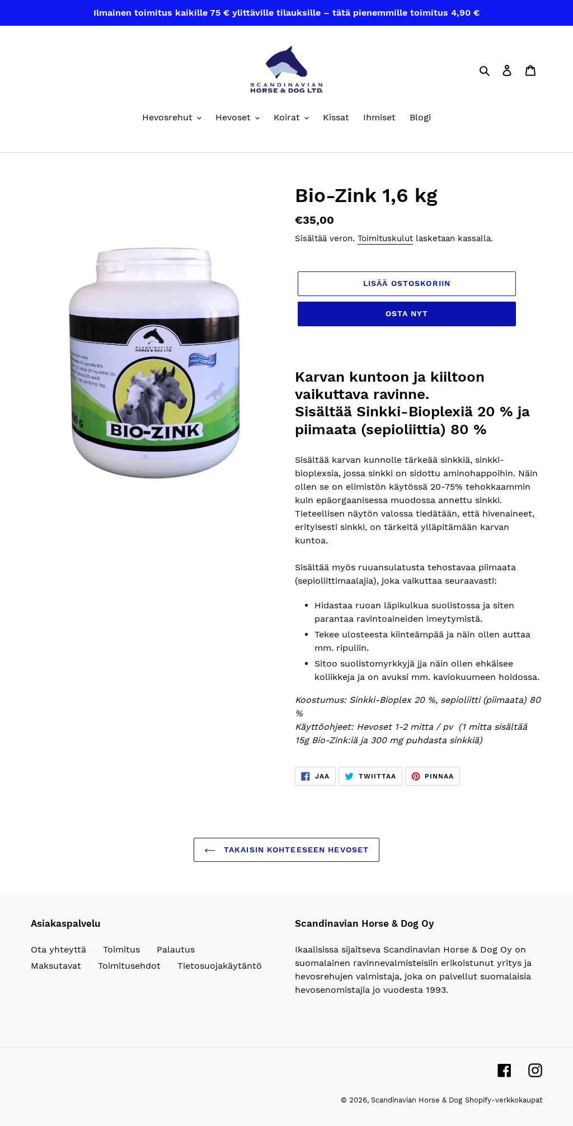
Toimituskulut (385, 238)
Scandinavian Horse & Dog (416, 1100)
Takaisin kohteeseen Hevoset (295, 849)
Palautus (176, 949)
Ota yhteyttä (58, 949)
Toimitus (121, 949)
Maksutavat (56, 965)
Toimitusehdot (129, 965)
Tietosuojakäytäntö (219, 965)
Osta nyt (407, 313)
